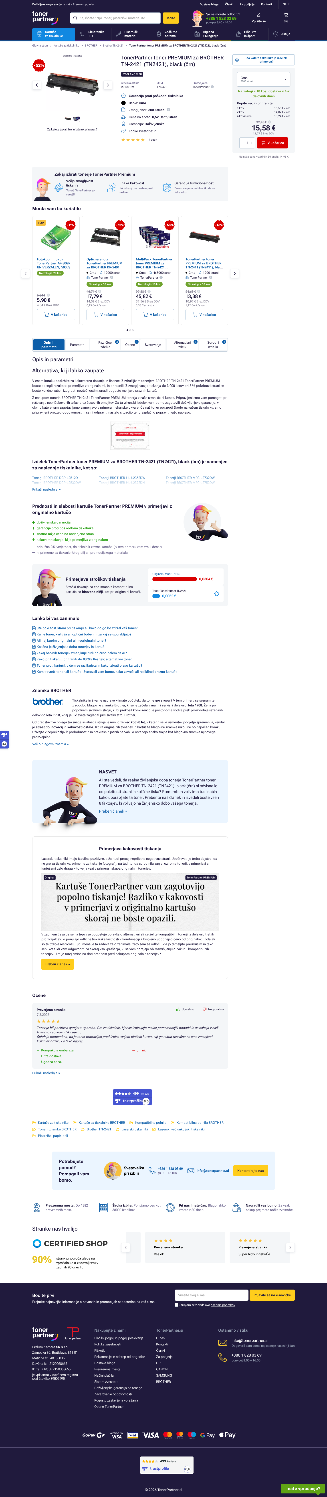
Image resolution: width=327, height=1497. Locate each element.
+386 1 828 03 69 (221, 18)
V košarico (276, 143)
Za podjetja (247, 4)
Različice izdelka (105, 345)
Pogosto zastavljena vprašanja (116, 1400)
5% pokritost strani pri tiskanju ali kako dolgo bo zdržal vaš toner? (87, 628)
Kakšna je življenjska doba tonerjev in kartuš (70, 647)
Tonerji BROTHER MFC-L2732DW (190, 478)
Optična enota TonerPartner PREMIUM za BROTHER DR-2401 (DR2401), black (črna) (105, 265)
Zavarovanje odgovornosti (113, 1394)
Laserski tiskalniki (134, 1129)
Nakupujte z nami (110, 1330)
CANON (162, 1369)
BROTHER (91, 45)
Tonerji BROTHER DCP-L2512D (55, 478)
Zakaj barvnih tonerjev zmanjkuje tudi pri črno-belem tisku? (82, 653)
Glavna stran (40, 45)
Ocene (130, 345)
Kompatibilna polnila (150, 1123)
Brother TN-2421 (113, 45)
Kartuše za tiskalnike (66, 45)
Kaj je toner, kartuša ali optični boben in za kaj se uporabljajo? (84, 634)
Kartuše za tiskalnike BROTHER (102, 1123)
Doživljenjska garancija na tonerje (118, 1388)
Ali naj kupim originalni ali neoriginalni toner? (71, 641)
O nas (160, 1338)
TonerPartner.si (169, 1330)
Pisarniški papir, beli (53, 1136)
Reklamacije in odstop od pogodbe (119, 1357)
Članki (229, 4)
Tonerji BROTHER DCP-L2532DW (56, 483)
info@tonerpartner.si (213, 1171)
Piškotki (99, 1351)
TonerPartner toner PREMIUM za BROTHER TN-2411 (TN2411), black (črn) (204, 265)
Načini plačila (104, 1375)
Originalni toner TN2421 (167, 574)
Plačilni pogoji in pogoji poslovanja (118, 1338)
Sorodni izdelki (213, 345)
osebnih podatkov (223, 1305)
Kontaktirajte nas (250, 1171)
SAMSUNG (164, 1375)
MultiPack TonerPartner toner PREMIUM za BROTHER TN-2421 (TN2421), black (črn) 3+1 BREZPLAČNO (154, 267)
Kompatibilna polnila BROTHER (200, 1123)
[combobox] (263, 79)
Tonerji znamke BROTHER (57, 1129)
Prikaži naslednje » (46, 1073)
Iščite (171, 18)
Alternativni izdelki (182, 345)
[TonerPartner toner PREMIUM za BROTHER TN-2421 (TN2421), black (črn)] (72, 110)
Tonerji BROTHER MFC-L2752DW (190, 483)
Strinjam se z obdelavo (207, 1305)
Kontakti (266, 4)
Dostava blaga (209, 4)
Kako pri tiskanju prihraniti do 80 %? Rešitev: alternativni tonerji (85, 659)
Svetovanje (153, 345)
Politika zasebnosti (107, 1344)
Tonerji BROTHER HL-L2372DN (122, 483)
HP (158, 1363)
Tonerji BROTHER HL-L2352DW (122, 478)
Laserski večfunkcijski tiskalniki (181, 1129)
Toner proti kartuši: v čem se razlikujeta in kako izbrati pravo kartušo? (89, 665)
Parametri (77, 345)
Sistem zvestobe (106, 1382)
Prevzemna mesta (107, 1369)
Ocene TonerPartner (109, 1407)
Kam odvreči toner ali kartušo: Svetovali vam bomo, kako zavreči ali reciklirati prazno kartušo (107, 672)
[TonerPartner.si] (45, 18)
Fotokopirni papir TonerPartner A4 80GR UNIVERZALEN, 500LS (53, 263)
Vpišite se (259, 21)
